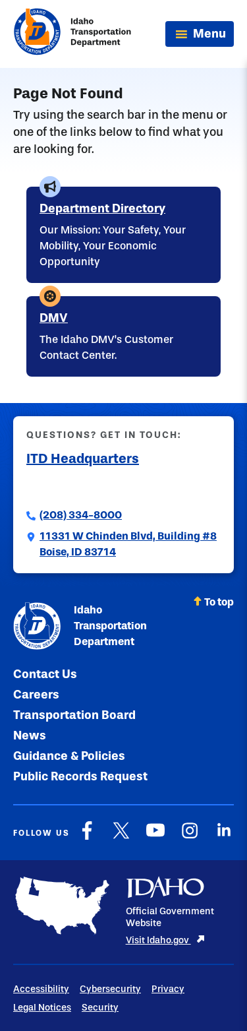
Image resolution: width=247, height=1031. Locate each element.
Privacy (167, 989)
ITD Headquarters (82, 458)
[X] (121, 837)
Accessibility (41, 989)
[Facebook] (87, 837)
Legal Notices (42, 1007)
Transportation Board (74, 715)
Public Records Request (80, 776)
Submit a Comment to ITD (90, 486)
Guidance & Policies (69, 756)
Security (100, 1007)
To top (219, 602)
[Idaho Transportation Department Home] (72, 34)
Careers (36, 694)
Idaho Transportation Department (110, 626)
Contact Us (45, 674)
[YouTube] (155, 837)
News (29, 735)
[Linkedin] (224, 837)
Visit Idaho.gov (158, 940)
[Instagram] (189, 837)
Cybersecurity (110, 989)
